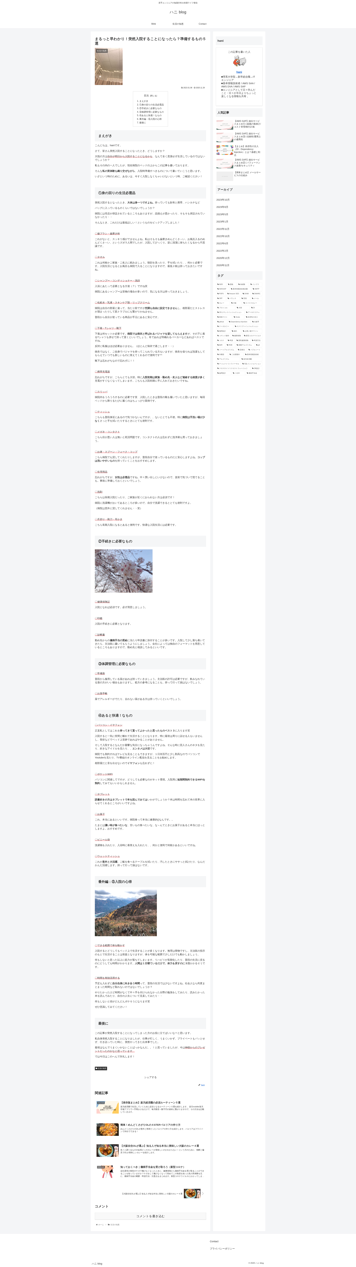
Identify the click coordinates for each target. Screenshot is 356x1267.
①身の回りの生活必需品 (151, 104)
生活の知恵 (102, 1068)
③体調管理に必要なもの (151, 112)
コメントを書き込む (150, 1216)
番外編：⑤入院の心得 (150, 119)
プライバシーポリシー (222, 1248)
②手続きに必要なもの (150, 108)
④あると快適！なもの (150, 115)
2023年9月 (222, 207)
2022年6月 (222, 243)
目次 (146, 95)
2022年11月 (222, 229)
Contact (214, 1241)
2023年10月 (223, 199)
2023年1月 (222, 221)
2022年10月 (223, 236)
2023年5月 (222, 214)
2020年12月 (223, 258)
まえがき (143, 101)
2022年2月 (222, 250)
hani (239, 72)
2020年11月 (222, 265)
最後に (142, 122)
